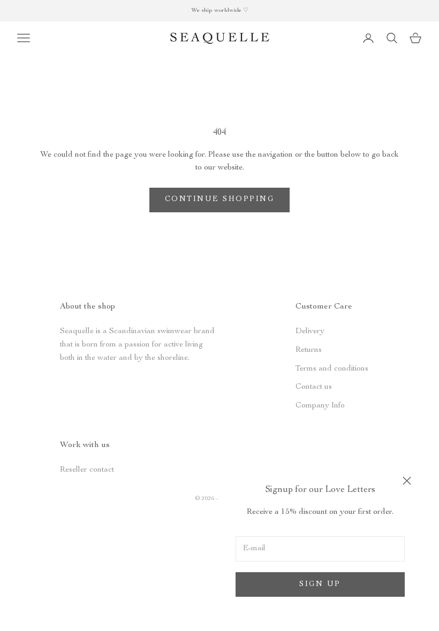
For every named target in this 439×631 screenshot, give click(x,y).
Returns (309, 350)
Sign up (320, 584)
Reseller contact (87, 470)
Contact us (314, 387)
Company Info (320, 406)
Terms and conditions (332, 369)
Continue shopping (220, 199)
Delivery (310, 331)
